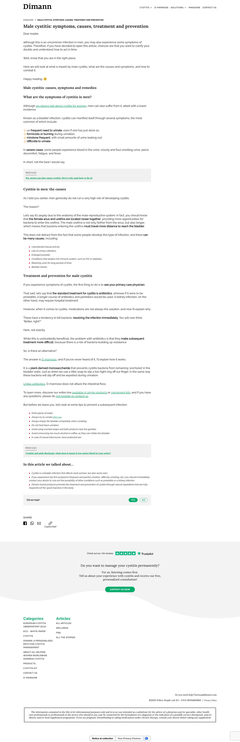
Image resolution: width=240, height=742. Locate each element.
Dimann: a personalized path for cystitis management (38, 644)
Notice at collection (102, 738)
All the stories (65, 638)
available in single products (89, 392)
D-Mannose (161, 8)
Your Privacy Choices (129, 738)
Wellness (62, 628)
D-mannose (49, 359)
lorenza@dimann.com (205, 695)
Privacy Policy (210, 700)
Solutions (177, 8)
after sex (57, 417)
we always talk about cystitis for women (61, 106)
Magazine (194, 8)
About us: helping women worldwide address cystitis (35, 655)
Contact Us (209, 8)
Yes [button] (133, 500)
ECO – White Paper (34, 631)
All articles (63, 623)
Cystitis (144, 8)
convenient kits (120, 392)
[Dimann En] (46, 6)
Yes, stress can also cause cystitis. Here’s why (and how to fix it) (59, 178)
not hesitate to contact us (72, 396)
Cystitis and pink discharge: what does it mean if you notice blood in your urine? (68, 453)
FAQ (58, 633)
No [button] (144, 500)
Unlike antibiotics (34, 384)
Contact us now (120, 590)
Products (29, 664)
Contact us (30, 673)
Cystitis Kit (30, 668)
